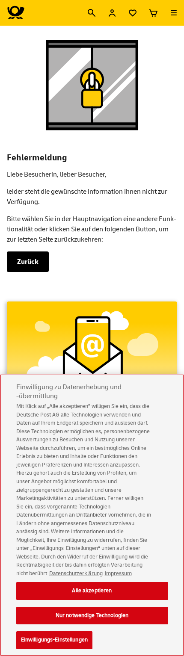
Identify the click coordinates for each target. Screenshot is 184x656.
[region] (92, 515)
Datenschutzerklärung (76, 573)
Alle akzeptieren (92, 590)
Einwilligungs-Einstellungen (54, 639)
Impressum (118, 573)
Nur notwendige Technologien (92, 615)
